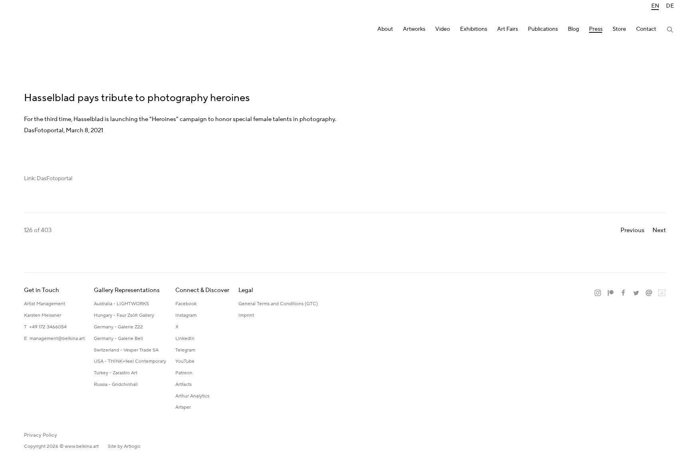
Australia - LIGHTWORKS (121, 304)
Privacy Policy (40, 435)
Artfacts (183, 385)
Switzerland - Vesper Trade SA (126, 350)
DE (670, 6)
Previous (632, 230)
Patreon (183, 373)
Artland (661, 293)
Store (619, 29)
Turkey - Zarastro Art (115, 373)
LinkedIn (184, 339)
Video (442, 29)
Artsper (183, 407)
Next (659, 230)
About (385, 29)
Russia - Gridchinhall (116, 385)
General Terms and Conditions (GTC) (278, 304)
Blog (573, 29)
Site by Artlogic (124, 446)
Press (596, 29)
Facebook (185, 304)
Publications (543, 29)
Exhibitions (473, 29)
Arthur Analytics (192, 396)
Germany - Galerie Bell (118, 339)
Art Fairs (507, 29)
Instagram (185, 315)
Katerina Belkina (48, 30)
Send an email (648, 293)
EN (655, 6)
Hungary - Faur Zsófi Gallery (124, 315)
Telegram (185, 350)
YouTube (184, 361)
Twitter (636, 293)
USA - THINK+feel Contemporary (130, 361)
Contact (646, 29)
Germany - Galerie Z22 (118, 327)
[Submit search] (670, 30)
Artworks (414, 29)
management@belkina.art (57, 339)
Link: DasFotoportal (48, 178)
